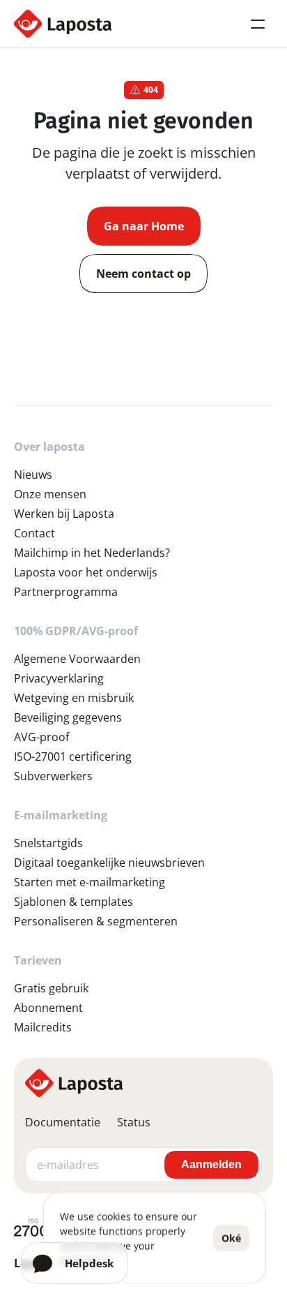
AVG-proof (41, 737)
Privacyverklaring (59, 678)
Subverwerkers (53, 776)
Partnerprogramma (66, 591)
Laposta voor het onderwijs (85, 572)
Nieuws (33, 474)
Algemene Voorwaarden (77, 658)
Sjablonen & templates (73, 901)
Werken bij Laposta (64, 513)
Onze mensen (50, 494)
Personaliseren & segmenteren (96, 921)
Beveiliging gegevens (68, 717)
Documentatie (62, 1122)
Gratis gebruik (51, 988)
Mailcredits (43, 1027)
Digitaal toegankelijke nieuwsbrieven (109, 862)
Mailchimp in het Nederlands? (92, 552)
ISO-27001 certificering (73, 756)
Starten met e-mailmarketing (89, 882)
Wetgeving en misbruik (74, 698)
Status (133, 1122)
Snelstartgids (48, 843)
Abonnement (48, 1007)
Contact (34, 533)
